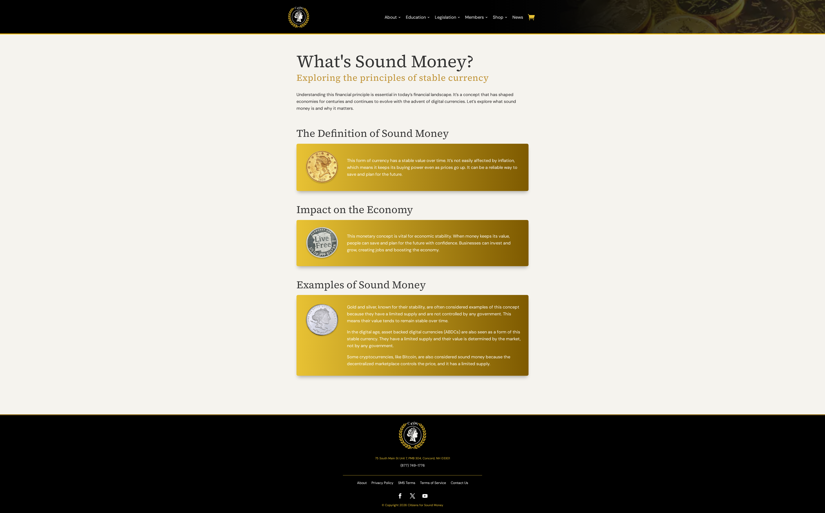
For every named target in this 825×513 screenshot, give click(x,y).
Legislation (445, 17)
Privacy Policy (382, 483)
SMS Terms (406, 483)
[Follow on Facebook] (400, 496)
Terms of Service (433, 483)
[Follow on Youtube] (425, 496)
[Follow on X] (412, 496)
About (391, 17)
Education (416, 17)
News (517, 17)
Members (474, 17)
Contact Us (459, 483)
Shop (498, 17)
